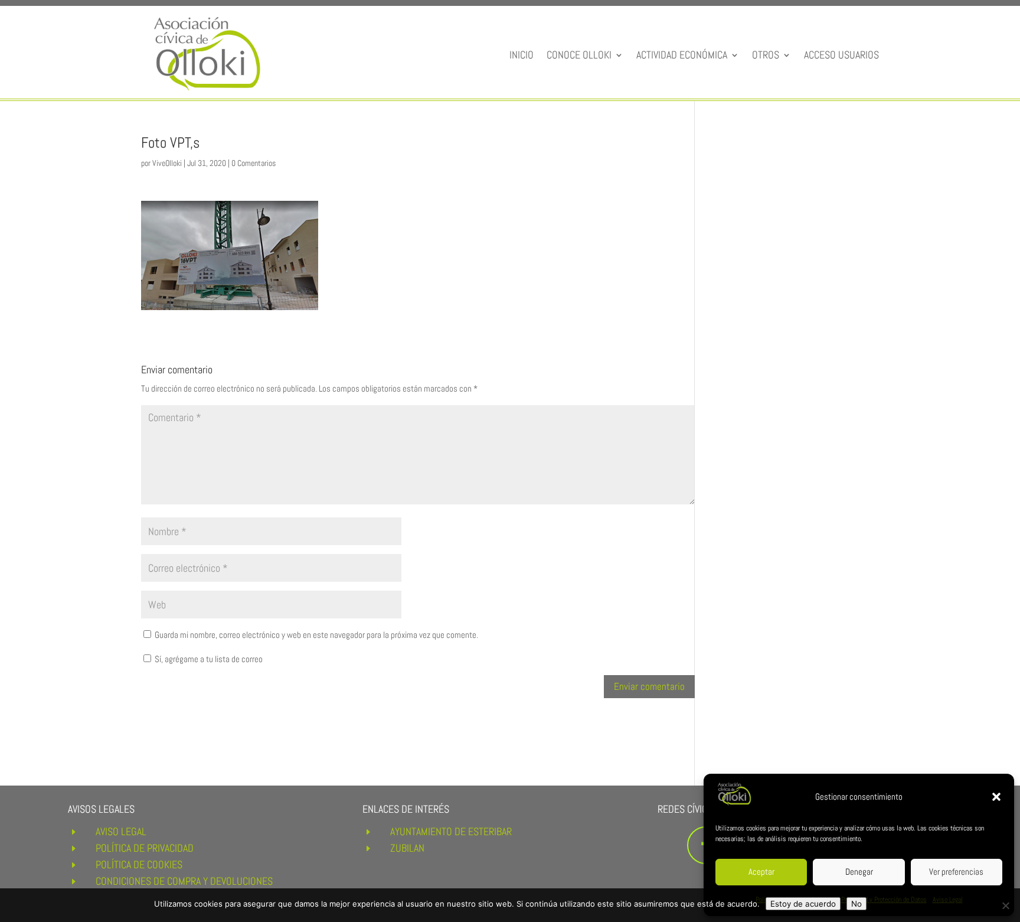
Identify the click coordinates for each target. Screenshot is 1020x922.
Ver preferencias (956, 871)
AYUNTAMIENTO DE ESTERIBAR (451, 831)
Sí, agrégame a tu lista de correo (208, 658)
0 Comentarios (253, 163)
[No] (1005, 905)
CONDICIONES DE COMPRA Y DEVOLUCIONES (184, 881)
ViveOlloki (167, 163)
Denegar (859, 871)
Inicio (521, 54)
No (856, 903)
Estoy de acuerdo (803, 903)
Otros (765, 54)
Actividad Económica (681, 54)
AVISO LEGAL (121, 831)
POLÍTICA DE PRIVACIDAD (145, 848)
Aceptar (761, 871)
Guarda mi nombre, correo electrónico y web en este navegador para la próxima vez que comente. (316, 634)
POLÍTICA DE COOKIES (139, 864)
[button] (996, 797)
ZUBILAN (407, 848)
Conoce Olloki (579, 54)
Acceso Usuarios (841, 54)
